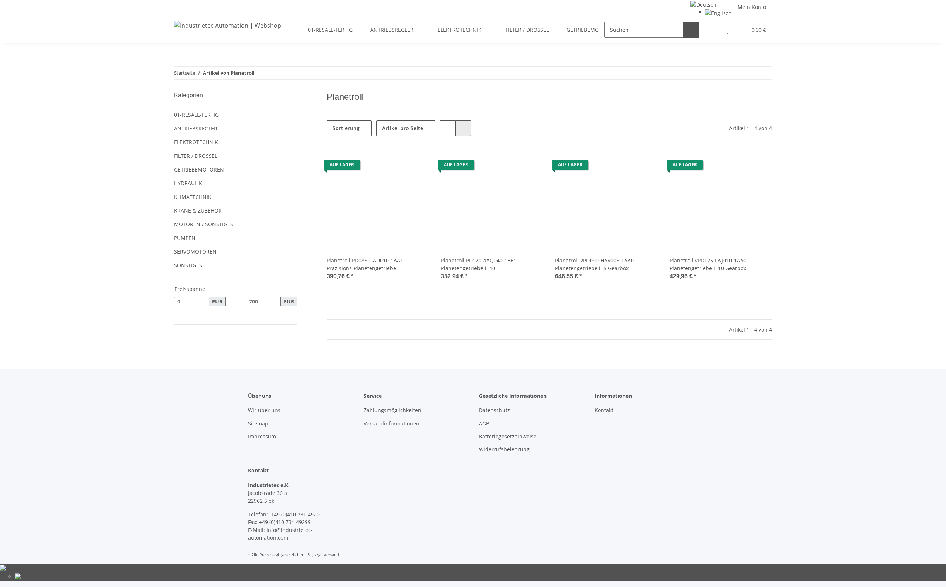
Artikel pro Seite (402, 128)
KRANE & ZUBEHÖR (198, 210)
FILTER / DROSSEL (195, 155)
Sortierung (346, 128)
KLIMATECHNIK (192, 196)
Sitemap (258, 423)
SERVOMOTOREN (195, 251)
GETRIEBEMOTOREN (199, 169)
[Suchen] (691, 30)
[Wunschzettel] (727, 30)
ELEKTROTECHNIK (196, 142)
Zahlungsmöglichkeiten (392, 410)
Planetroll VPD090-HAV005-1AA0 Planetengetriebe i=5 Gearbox (594, 264)
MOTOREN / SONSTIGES (203, 224)
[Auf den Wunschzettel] (416, 167)
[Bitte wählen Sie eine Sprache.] (703, 3)
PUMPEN (184, 237)
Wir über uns (264, 410)
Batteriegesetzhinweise (508, 436)
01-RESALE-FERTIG (196, 114)
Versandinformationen (391, 423)
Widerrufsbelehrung (504, 449)
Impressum (262, 436)
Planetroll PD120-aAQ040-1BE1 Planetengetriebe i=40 (479, 264)
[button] (713, 30)
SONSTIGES (188, 265)
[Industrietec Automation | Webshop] (227, 25)
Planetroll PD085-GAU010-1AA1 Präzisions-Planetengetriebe (365, 264)
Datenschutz (494, 410)
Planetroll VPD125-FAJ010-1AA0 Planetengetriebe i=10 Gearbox (708, 264)
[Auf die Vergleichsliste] (397, 167)
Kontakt (604, 410)
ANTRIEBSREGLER (195, 128)
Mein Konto (752, 6)
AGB (484, 423)
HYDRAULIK (188, 183)
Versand (331, 554)
